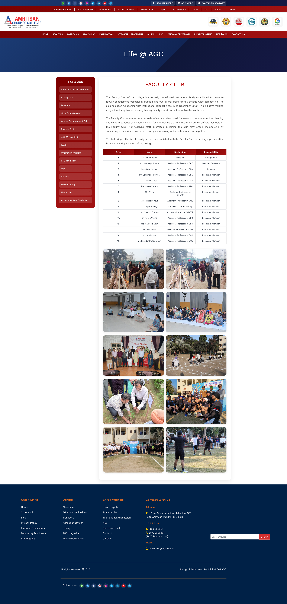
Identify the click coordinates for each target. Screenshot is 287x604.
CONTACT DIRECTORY (213, 3)
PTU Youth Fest (68, 160)
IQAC (163, 9)
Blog (23, 517)
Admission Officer (73, 522)
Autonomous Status (61, 9)
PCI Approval (105, 9)
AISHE (195, 9)
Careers (107, 538)
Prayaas (65, 176)
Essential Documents (33, 528)
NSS (63, 168)
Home (24, 507)
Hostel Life (75, 192)
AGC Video (187, 3)
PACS (64, 145)
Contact (107, 533)
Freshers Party (68, 184)
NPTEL (218, 9)
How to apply (110, 507)
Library (67, 528)
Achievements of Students (74, 200)
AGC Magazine (71, 533)
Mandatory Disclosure (33, 533)
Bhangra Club (67, 129)
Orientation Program (71, 152)
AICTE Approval (85, 9)
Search (264, 536)
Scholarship (27, 512)
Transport (68, 517)
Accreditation (147, 9)
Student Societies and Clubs (75, 89)
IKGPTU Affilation (126, 9)
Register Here (165, 3)
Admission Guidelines (75, 512)
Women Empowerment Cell (74, 121)
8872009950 (156, 532)
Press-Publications (73, 538)
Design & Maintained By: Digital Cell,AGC (203, 569)
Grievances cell (111, 528)
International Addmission (117, 517)
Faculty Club (67, 97)
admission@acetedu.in (161, 548)
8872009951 (156, 528)
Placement (68, 507)
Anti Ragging (28, 538)
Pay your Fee (110, 512)
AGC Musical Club (69, 137)
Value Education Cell (71, 113)
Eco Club (65, 105)
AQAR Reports (179, 9)
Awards (231, 9)
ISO (206, 9)
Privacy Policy (29, 522)
